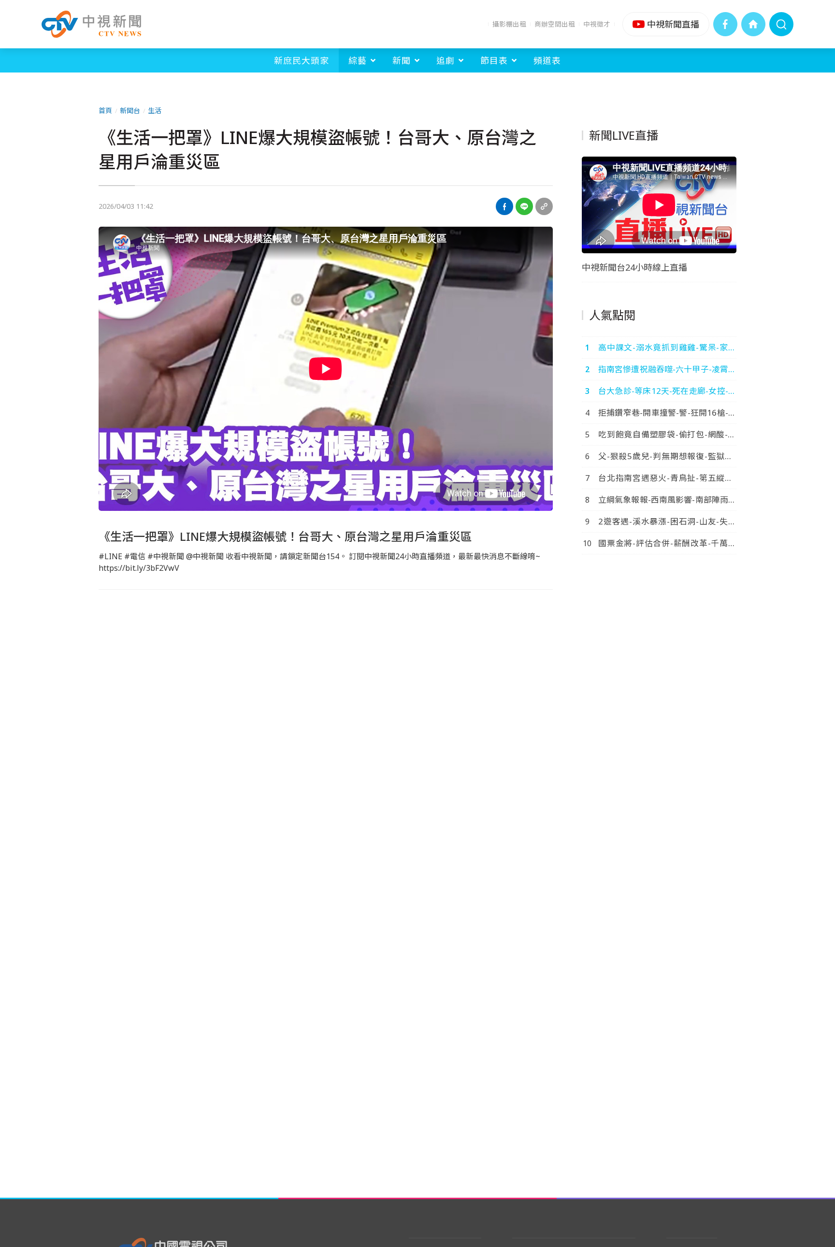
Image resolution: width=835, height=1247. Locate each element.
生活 (154, 110)
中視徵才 (596, 24)
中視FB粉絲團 (725, 24)
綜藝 (357, 60)
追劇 (445, 60)
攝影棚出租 (509, 24)
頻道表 (547, 60)
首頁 (105, 110)
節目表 (494, 60)
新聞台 (130, 110)
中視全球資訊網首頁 (753, 24)
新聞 (401, 60)
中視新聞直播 (665, 24)
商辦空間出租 (554, 24)
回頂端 (813, 1110)
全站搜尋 (781, 24)
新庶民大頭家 (301, 60)
